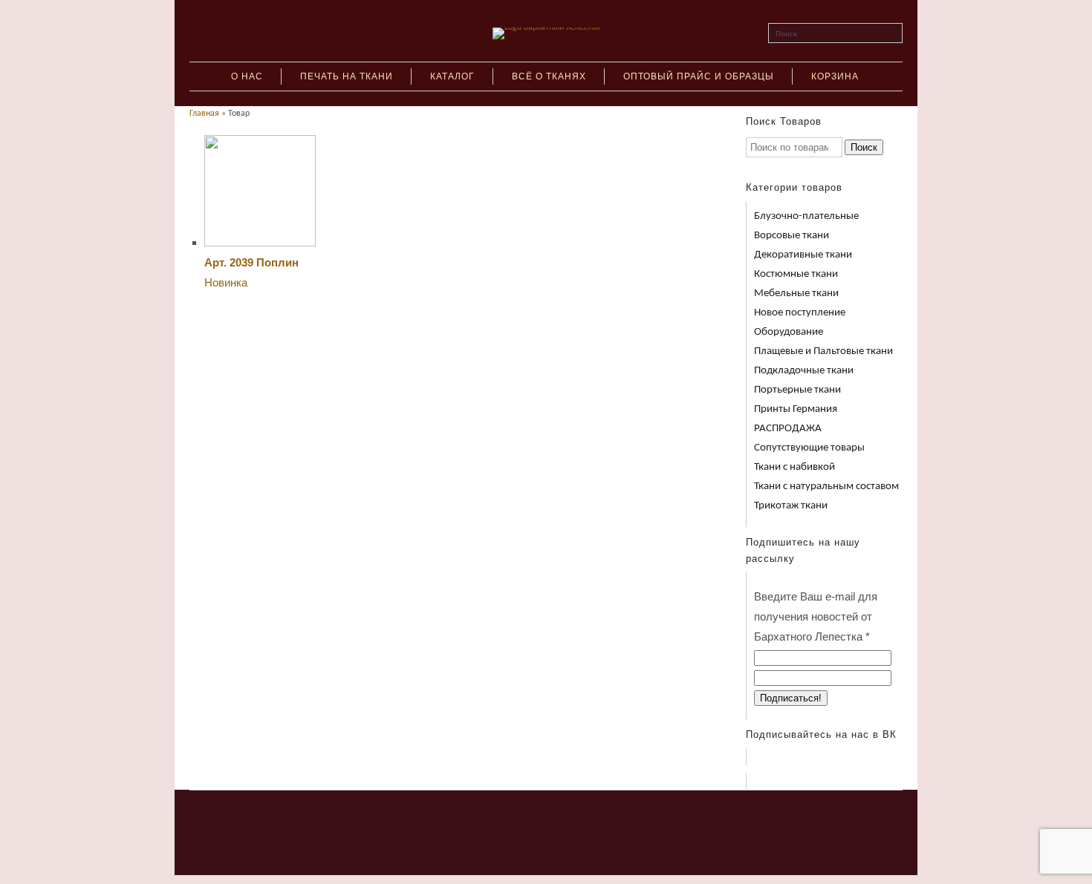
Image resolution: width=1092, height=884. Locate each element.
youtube (560, 818)
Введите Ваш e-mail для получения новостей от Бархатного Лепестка (815, 616)
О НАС (247, 76)
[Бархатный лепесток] (546, 27)
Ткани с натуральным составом (826, 486)
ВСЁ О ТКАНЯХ (549, 76)
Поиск (786, 34)
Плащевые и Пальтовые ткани (823, 351)
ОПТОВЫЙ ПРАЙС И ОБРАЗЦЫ (698, 76)
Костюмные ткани (796, 274)
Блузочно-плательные (806, 216)
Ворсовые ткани (791, 235)
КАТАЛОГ (452, 76)
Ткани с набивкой (794, 467)
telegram (587, 818)
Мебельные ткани (796, 293)
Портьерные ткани (797, 390)
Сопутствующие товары (809, 448)
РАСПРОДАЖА (788, 428)
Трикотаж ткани (791, 505)
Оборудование (788, 332)
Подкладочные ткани (804, 370)
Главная (204, 113)
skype (532, 818)
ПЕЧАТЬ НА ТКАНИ (346, 76)
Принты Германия (795, 409)
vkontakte (505, 818)
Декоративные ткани (803, 255)
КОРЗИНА (835, 76)
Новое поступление (799, 312)
